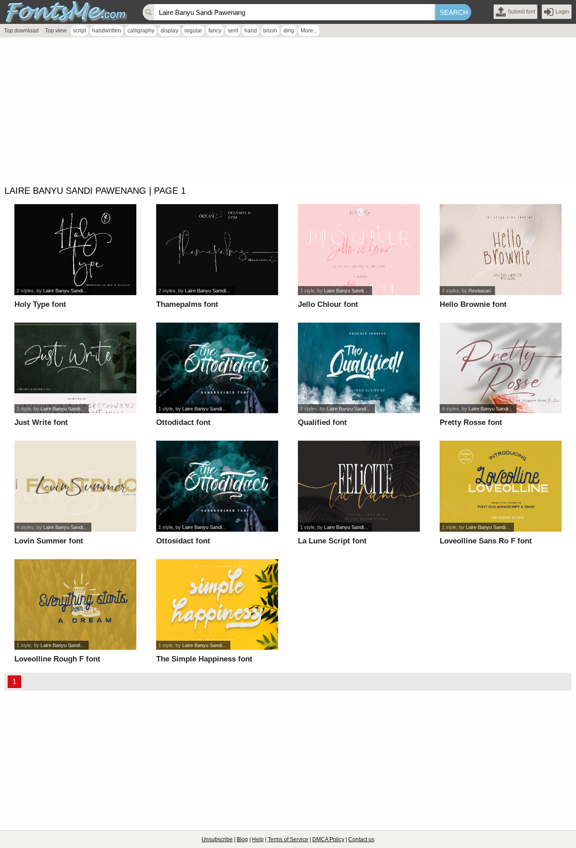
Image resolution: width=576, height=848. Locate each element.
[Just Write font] (75, 368)
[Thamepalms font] (217, 249)
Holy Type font (40, 304)
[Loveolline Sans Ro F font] (501, 486)
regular (193, 30)
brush (270, 30)
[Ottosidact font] (217, 486)
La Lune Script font (332, 541)
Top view (56, 30)
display (169, 30)
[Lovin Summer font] (75, 486)
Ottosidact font (183, 541)
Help (258, 839)
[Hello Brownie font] (501, 249)
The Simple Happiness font (204, 659)
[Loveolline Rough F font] (75, 604)
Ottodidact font (183, 422)
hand (250, 30)
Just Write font (41, 422)
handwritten (106, 30)
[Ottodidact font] (217, 368)
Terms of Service (288, 839)
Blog (242, 839)
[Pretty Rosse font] (501, 368)
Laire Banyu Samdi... (207, 290)
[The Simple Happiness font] (217, 604)
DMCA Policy (328, 839)
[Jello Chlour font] (359, 249)
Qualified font (322, 422)
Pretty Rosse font (471, 422)
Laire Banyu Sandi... (65, 290)
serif (233, 30)
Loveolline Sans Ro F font (486, 541)
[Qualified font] (359, 368)
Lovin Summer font (48, 541)
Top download (21, 30)
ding (289, 30)
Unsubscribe (217, 839)
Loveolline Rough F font (57, 659)
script (79, 30)
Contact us (361, 839)
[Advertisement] (270, 109)
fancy (214, 30)
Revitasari (479, 290)
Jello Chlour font (328, 304)
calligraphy (140, 30)
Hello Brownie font (473, 304)
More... (309, 30)
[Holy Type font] (75, 249)
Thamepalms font (187, 304)
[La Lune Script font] (359, 486)
